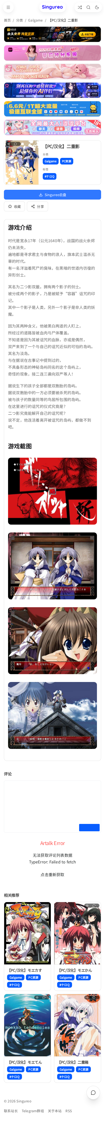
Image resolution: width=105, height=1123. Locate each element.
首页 (7, 20)
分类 (19, 20)
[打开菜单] (8, 7)
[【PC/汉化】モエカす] (27, 933)
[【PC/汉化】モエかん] (77, 933)
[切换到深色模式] (97, 7)
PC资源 (67, 161)
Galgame (35, 20)
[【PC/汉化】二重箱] (77, 1025)
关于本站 (55, 1110)
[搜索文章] (88, 7)
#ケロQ (49, 176)
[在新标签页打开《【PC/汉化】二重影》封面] (22, 162)
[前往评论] (93, 1092)
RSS (68, 1110)
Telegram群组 (33, 1110)
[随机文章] (79, 7)
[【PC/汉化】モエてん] (27, 1025)
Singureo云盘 (55, 194)
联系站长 (11, 1110)
